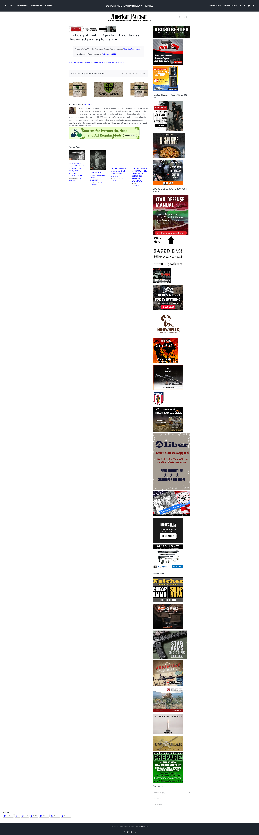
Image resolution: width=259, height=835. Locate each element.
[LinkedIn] (133, 73)
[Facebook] (122, 73)
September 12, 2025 (109, 54)
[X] (126, 73)
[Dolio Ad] (108, 83)
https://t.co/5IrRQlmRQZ (131, 49)
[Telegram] (144, 73)
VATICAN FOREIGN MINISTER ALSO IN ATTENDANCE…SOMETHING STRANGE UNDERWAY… (139, 174)
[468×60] (92, 27)
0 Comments (75, 179)
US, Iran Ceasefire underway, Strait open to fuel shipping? (118, 172)
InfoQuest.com (143, 826)
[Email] (140, 73)
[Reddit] (130, 73)
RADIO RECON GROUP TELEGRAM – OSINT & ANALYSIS (97, 176)
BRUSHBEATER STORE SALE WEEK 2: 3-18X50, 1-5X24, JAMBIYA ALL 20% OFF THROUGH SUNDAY (76, 169)
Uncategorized (110, 62)
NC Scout (73, 62)
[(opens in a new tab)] (98, 151)
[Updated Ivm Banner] (104, 128)
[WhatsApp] (137, 73)
